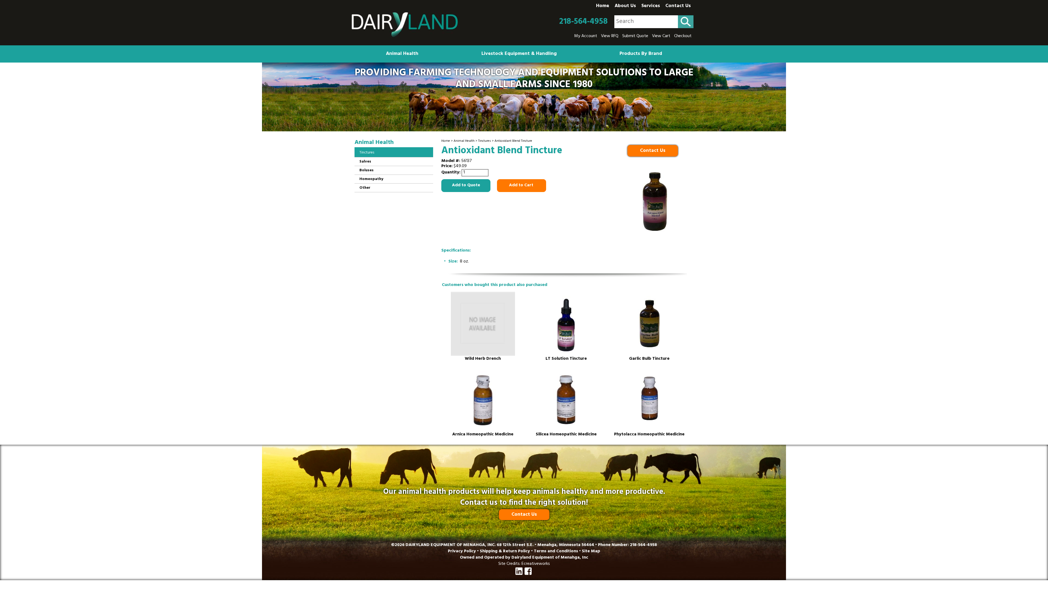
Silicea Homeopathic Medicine (566, 435)
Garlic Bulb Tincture (649, 359)
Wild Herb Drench (483, 359)
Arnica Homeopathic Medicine (482, 435)
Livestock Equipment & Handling (519, 54)
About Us (625, 6)
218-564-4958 (583, 21)
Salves (365, 162)
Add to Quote (466, 185)
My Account (585, 36)
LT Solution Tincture (566, 359)
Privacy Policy (462, 551)
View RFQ (609, 36)
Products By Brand (641, 54)
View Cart (661, 36)
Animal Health (402, 54)
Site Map (591, 551)
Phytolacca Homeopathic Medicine (649, 435)
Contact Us (678, 6)
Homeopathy (371, 179)
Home (602, 6)
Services (650, 6)
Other (364, 188)
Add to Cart (521, 185)
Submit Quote (635, 36)
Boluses (366, 170)
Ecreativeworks (536, 564)
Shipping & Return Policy (505, 551)
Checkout (683, 36)
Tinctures (484, 141)
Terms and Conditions (556, 551)
